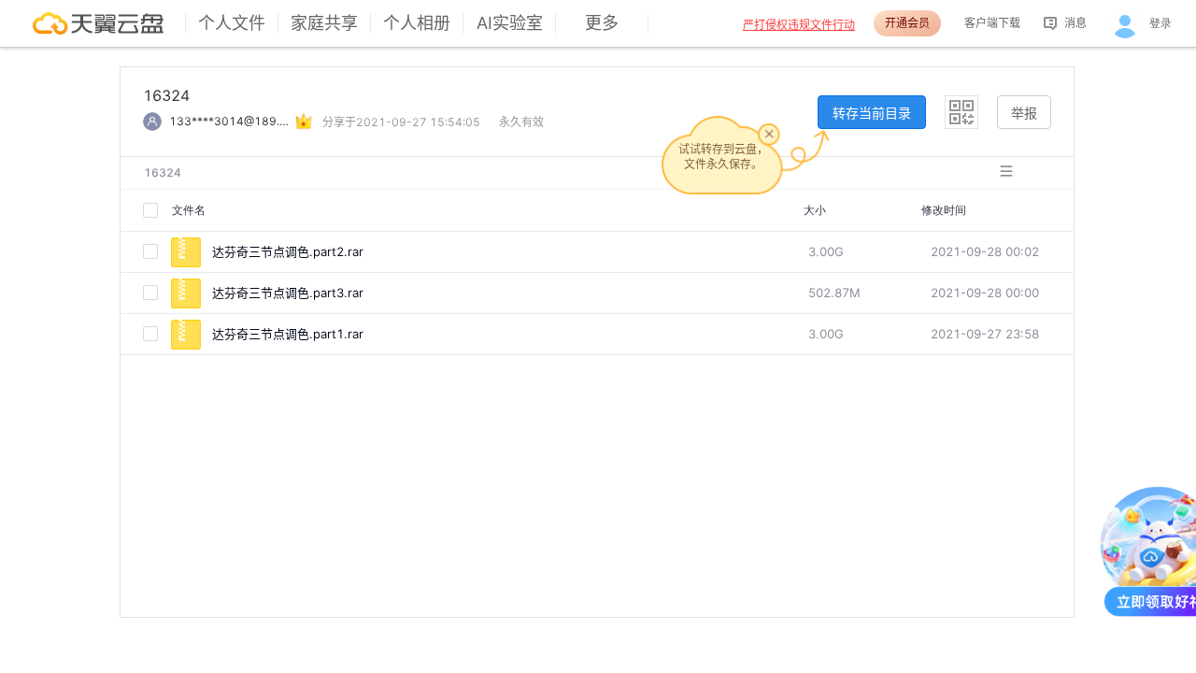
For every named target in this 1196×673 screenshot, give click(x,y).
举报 (1024, 113)
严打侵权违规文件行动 (799, 25)
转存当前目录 (872, 113)
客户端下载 (992, 23)
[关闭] (769, 133)
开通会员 (907, 23)
